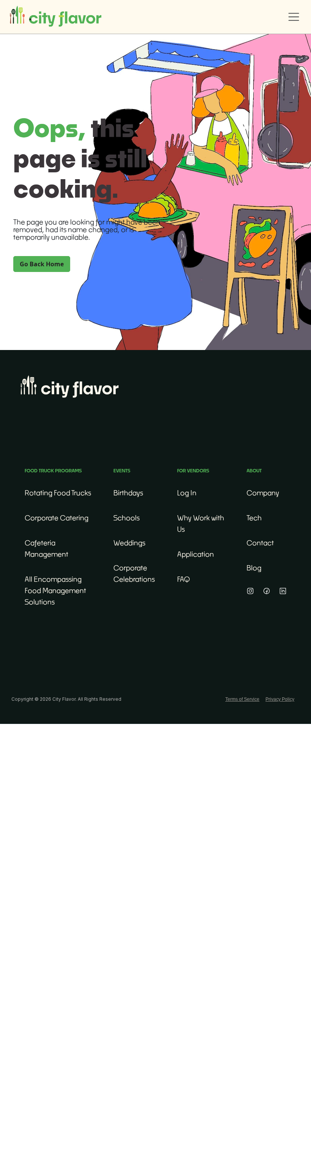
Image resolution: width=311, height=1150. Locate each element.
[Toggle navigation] (294, 17)
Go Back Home (42, 264)
